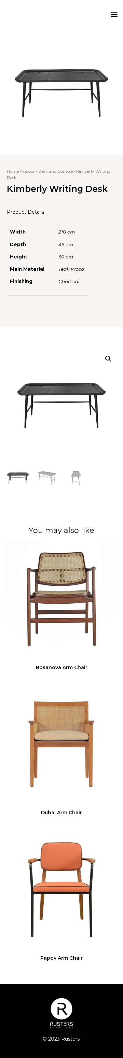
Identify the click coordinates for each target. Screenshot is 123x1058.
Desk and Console (55, 171)
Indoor (28, 171)
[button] (114, 14)
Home (13, 171)
